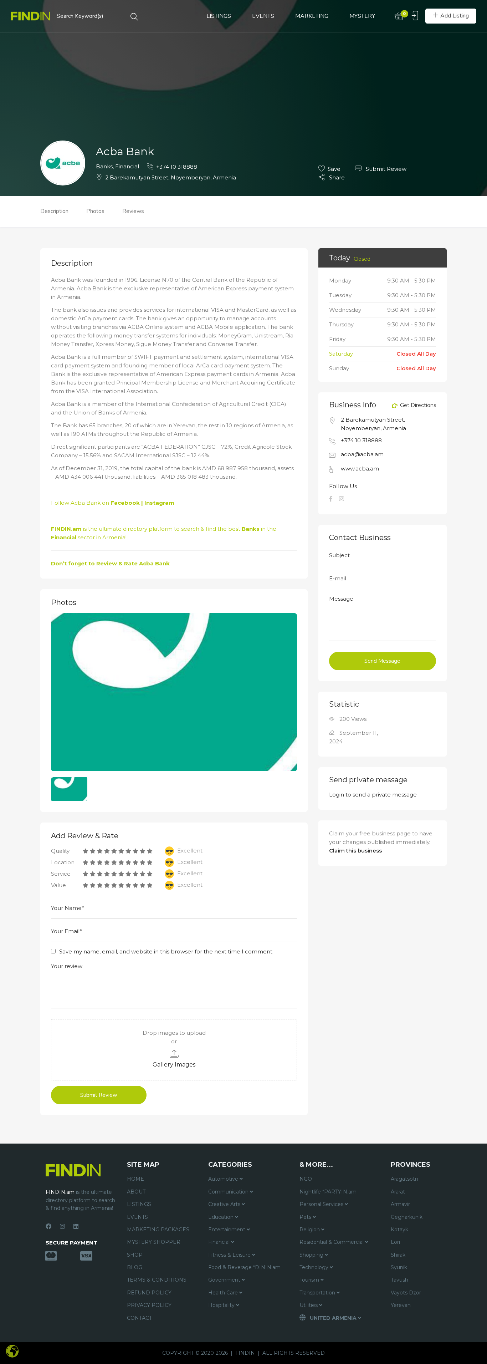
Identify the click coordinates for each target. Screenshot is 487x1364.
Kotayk (399, 1229)
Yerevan (401, 1305)
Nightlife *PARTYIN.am (328, 1192)
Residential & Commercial (332, 1242)
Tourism (310, 1280)
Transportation (318, 1292)
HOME (135, 1179)
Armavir (400, 1204)
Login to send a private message (373, 794)
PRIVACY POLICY (149, 1305)
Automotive (224, 1179)
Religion (310, 1229)
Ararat (398, 1192)
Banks (104, 166)
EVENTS (263, 16)
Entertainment (227, 1229)
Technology (314, 1267)
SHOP (135, 1255)
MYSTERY (362, 16)
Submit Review (385, 169)
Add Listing (454, 16)
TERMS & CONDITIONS (156, 1280)
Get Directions (417, 405)
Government (225, 1280)
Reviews (133, 211)
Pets (306, 1217)
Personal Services (322, 1204)
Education (221, 1217)
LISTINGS (218, 16)
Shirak (398, 1255)
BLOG (134, 1267)
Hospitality (222, 1305)
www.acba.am (360, 468)
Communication (229, 1192)
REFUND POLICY (149, 1292)
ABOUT (136, 1192)
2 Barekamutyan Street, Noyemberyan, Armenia (170, 177)
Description (54, 211)
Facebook (125, 502)
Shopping (312, 1255)
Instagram (159, 502)
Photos (95, 211)
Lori (395, 1242)
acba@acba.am (362, 454)
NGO (305, 1179)
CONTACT (139, 1318)
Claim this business (355, 850)
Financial (127, 166)
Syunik (399, 1267)
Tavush (399, 1280)
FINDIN (245, 1353)
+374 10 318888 (176, 166)
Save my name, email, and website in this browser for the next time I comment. (166, 951)
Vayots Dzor (406, 1292)
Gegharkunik (406, 1217)
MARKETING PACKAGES (158, 1229)
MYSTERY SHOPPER (153, 1242)
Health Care (223, 1292)
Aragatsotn (404, 1179)
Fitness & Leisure (230, 1255)
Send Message (382, 661)
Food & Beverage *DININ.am (244, 1267)
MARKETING (311, 16)
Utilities (309, 1305)
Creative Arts (225, 1204)
